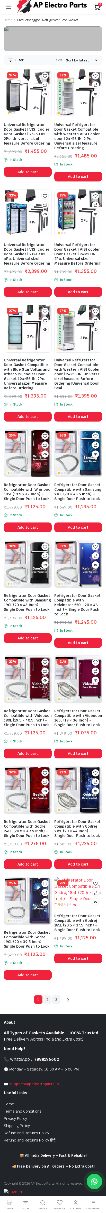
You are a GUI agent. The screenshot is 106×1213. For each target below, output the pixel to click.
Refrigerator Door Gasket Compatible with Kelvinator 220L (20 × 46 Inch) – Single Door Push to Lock (77, 604)
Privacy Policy (15, 1118)
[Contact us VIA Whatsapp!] (94, 1181)
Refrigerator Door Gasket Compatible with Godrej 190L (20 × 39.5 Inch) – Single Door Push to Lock (27, 939)
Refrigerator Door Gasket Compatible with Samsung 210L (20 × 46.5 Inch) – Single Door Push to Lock (77, 491)
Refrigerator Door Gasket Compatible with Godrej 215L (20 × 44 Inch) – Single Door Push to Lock (77, 828)
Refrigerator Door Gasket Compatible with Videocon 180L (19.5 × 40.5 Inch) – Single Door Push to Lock (28, 718)
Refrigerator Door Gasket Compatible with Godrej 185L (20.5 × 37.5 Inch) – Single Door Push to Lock (77, 923)
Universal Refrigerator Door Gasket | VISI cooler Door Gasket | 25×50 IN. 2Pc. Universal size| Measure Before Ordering (27, 134)
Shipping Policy (17, 1125)
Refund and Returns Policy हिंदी (29, 1140)
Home (8, 20)
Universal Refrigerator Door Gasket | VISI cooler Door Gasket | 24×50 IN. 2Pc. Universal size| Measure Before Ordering (77, 254)
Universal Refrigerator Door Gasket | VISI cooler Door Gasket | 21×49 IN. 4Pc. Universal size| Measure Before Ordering (27, 254)
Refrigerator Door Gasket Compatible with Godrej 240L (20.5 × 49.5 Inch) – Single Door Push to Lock (27, 828)
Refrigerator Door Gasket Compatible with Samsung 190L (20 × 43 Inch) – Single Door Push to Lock (27, 602)
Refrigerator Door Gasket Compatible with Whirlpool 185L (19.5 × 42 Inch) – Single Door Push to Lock (27, 491)
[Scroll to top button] (98, 1190)
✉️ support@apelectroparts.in (31, 1084)
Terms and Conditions (22, 1111)
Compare (45, 85)
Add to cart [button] (27, 172)
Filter (19, 60)
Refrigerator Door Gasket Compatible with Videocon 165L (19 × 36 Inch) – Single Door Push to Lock (78, 718)
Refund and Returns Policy (26, 1133)
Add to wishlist (45, 75)
